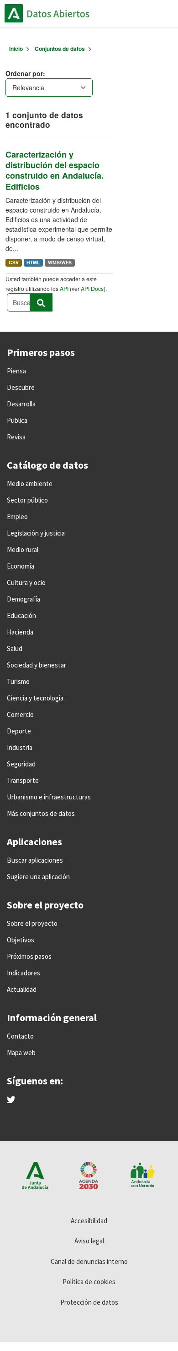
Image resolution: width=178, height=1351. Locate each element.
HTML (33, 262)
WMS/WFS (60, 262)
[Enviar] (41, 302)
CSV (14, 262)
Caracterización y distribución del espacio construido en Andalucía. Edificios (54, 170)
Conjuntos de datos (60, 48)
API (64, 288)
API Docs (92, 288)
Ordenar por (24, 73)
